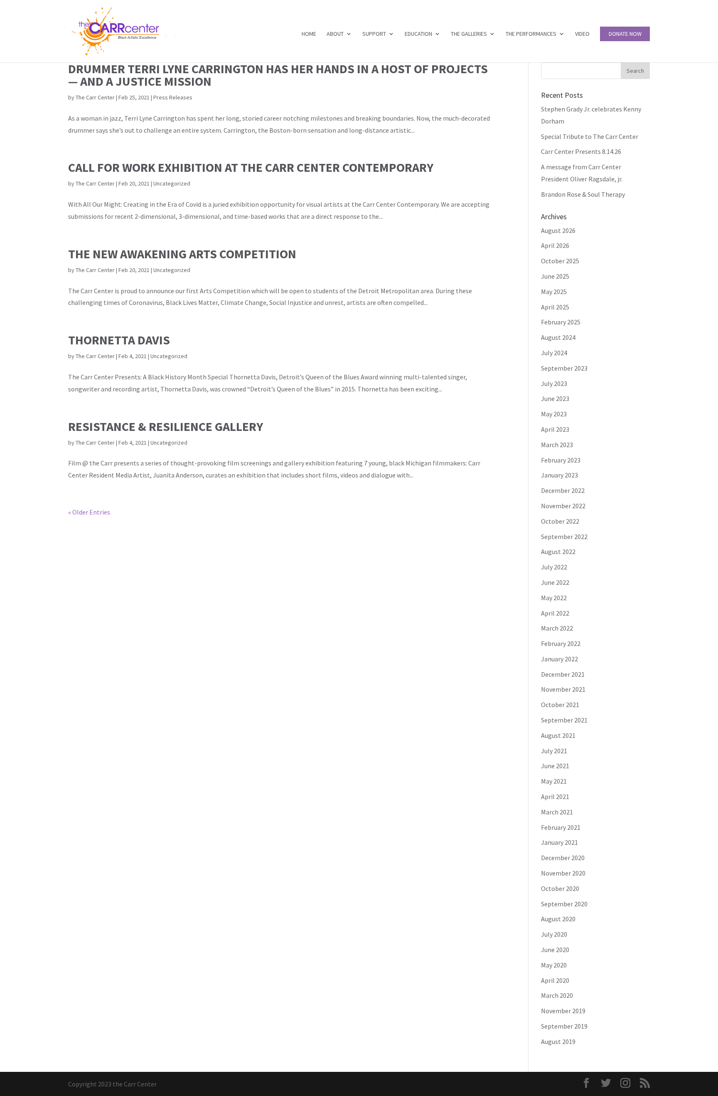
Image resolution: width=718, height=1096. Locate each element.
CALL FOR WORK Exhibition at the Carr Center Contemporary (250, 167)
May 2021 (554, 781)
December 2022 (563, 490)
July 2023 (554, 383)
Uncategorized (171, 183)
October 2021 (560, 704)
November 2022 (563, 506)
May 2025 (554, 291)
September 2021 (564, 720)
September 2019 (564, 1026)
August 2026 (558, 230)
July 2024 (554, 353)
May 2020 (554, 965)
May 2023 (554, 414)
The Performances (531, 34)
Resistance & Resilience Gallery (165, 426)
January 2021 (559, 842)
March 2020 (557, 995)
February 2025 (560, 322)
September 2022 (564, 536)
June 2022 (555, 582)
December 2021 (563, 674)
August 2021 (558, 735)
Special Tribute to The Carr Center (589, 136)
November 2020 (563, 873)
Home (309, 34)
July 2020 (554, 934)
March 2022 (557, 628)
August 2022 (558, 551)
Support (374, 34)
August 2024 (558, 337)
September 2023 (564, 368)
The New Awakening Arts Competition (182, 254)
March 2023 (557, 444)
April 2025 (555, 307)
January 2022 (559, 659)
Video (582, 34)
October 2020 (560, 888)
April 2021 (555, 796)
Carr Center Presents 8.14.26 (581, 151)
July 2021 (554, 751)
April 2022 (555, 613)
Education (418, 34)
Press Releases (172, 97)
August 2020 (558, 919)
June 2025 (555, 276)
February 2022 (560, 643)
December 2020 (563, 858)
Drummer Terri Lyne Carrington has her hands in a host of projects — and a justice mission (278, 75)
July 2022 (554, 567)
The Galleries (469, 34)
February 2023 (560, 460)
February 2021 (560, 827)
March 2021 (557, 812)
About (335, 34)
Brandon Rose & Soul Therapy (583, 194)
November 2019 (563, 1011)
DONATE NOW (625, 34)
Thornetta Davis (119, 340)
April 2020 (555, 980)
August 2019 (558, 1041)
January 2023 (559, 475)
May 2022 (554, 598)
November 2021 (563, 689)
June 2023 (555, 398)
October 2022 (560, 521)
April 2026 (555, 245)
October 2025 (560, 261)
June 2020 (555, 949)
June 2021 (555, 766)
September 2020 (564, 904)
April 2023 (555, 429)
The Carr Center (95, 97)
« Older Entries (89, 512)
